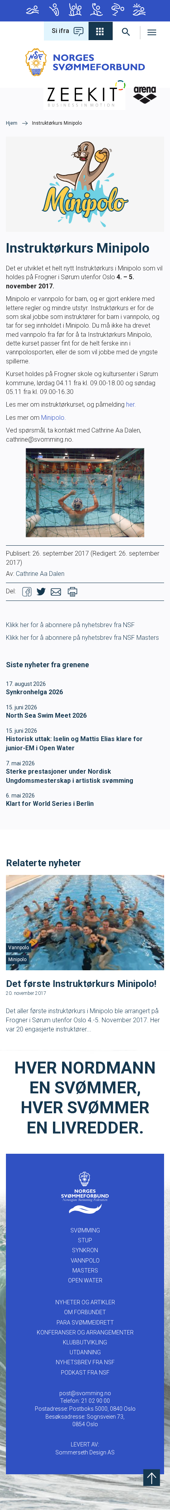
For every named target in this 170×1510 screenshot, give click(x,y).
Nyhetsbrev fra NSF (85, 1362)
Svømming (32, 10)
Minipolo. (53, 417)
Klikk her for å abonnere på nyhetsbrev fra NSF (70, 625)
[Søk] (126, 31)
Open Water (138, 10)
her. (131, 404)
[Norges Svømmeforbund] (85, 62)
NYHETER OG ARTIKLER (85, 1302)
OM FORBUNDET (85, 1312)
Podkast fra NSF (85, 1372)
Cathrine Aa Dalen (40, 573)
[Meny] (152, 31)
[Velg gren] (101, 31)
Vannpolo (96, 10)
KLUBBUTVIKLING (85, 1342)
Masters (117, 10)
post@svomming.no (85, 1393)
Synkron (74, 10)
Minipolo (17, 959)
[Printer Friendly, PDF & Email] (72, 591)
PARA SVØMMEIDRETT (85, 1322)
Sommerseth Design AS (85, 1452)
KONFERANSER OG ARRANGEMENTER (85, 1332)
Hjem (11, 123)
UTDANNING (85, 1352)
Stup (53, 10)
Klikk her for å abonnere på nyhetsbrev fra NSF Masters (82, 637)
